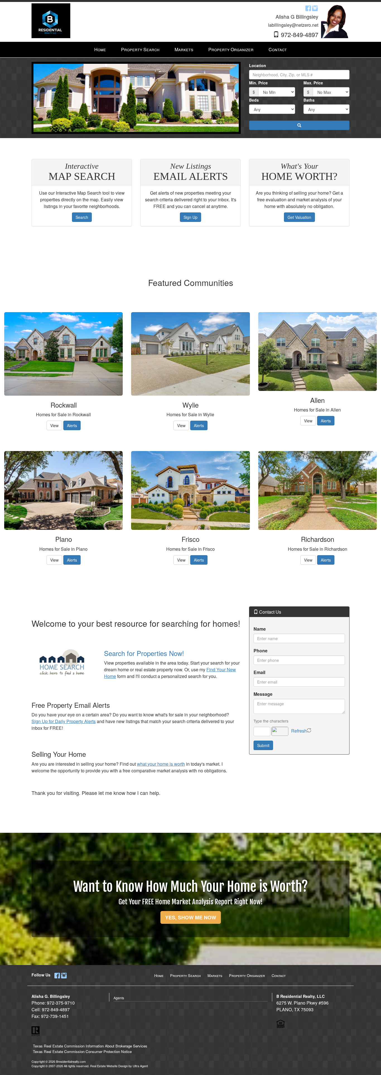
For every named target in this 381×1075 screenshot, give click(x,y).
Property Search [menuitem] (140, 49)
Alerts (72, 425)
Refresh (299, 731)
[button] (299, 125)
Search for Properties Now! (144, 653)
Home (158, 975)
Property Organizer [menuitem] (231, 49)
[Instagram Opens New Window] (315, 8)
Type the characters (271, 721)
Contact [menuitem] (278, 49)
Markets (215, 975)
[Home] (51, 20)
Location (257, 65)
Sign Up (190, 217)
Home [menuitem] (100, 49)
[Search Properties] (64, 663)
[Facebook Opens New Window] (308, 8)
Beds (254, 100)
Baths (309, 100)
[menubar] (190, 49)
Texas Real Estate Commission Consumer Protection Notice (82, 1051)
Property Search (185, 975)
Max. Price (313, 82)
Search (82, 217)
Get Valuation (299, 217)
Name (260, 629)
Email (259, 672)
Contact (279, 975)
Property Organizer (247, 975)
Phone (260, 650)
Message (263, 694)
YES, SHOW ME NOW (190, 917)
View (54, 425)
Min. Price (258, 82)
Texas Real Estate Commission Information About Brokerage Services (90, 1046)
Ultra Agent (140, 1066)
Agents (119, 997)
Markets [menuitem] (184, 49)
